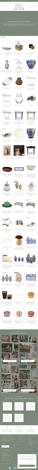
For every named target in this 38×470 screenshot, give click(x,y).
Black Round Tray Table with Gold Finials (31, 158)
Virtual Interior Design (6, 455)
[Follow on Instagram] (4, 463)
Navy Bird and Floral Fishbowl (31, 71)
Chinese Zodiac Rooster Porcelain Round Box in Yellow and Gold (31, 303)
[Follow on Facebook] (2, 463)
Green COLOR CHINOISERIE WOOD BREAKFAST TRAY (31, 212)
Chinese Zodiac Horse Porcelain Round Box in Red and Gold (31, 322)
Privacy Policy (21, 441)
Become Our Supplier (5, 460)
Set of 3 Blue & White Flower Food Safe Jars (19, 265)
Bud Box (31, 105)
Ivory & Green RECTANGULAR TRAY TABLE (7, 123)
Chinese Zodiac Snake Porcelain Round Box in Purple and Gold (7, 322)
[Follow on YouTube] (9, 463)
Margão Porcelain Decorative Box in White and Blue (31, 285)
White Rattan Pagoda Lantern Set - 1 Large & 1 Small (19, 285)
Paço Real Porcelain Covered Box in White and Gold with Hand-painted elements (31, 175)
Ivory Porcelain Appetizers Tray (19, 302)
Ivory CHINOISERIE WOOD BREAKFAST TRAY (19, 211)
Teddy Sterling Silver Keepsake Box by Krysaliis (7, 194)
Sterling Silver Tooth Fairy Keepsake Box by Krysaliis (31, 194)
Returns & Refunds (31, 443)
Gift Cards (30, 444)
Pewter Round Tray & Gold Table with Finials (31, 123)
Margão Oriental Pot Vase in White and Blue (7, 71)
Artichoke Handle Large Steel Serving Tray (7, 54)
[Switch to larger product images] (1, 37)
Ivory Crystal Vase (19, 105)
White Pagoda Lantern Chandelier (19, 71)
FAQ (29, 438)
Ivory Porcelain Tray (19, 140)
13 (23, 326)
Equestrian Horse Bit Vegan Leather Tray (7, 175)
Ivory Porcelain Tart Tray (7, 247)
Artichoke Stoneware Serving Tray (7, 140)
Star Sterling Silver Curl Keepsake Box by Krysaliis (7, 230)
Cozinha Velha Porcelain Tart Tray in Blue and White (19, 175)
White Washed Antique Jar (19, 193)
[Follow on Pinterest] (7, 463)
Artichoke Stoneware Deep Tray (31, 229)
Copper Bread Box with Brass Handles (19, 158)
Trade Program (19, 429)
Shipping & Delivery (32, 441)
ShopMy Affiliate (5, 457)
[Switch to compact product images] (5, 37)
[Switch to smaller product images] (3, 37)
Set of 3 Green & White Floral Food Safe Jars (7, 284)
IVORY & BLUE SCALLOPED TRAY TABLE (7, 105)
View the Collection (10, 390)
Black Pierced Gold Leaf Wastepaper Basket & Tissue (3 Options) (7, 303)
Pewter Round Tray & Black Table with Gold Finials (19, 123)
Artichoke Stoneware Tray (7, 88)
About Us (20, 438)
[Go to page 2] (26, 327)
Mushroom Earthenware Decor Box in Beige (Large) (19, 248)
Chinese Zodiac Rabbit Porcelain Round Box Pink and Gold (19, 322)
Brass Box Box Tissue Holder (19, 53)
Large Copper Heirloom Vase (7, 158)
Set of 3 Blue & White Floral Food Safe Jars (31, 265)
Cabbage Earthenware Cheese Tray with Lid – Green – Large (7, 212)
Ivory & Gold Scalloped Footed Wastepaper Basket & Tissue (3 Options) (7, 266)
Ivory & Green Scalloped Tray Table (31, 88)
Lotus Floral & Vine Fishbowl (30, 140)
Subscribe (27, 465)
